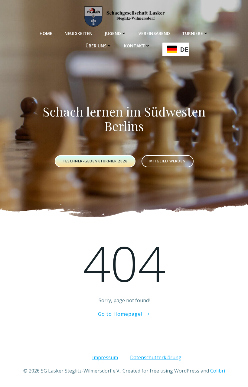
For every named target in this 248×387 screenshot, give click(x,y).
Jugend (113, 33)
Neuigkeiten (78, 33)
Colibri (217, 370)
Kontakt (134, 46)
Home (46, 33)
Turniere (192, 33)
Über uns (96, 46)
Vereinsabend (154, 33)
